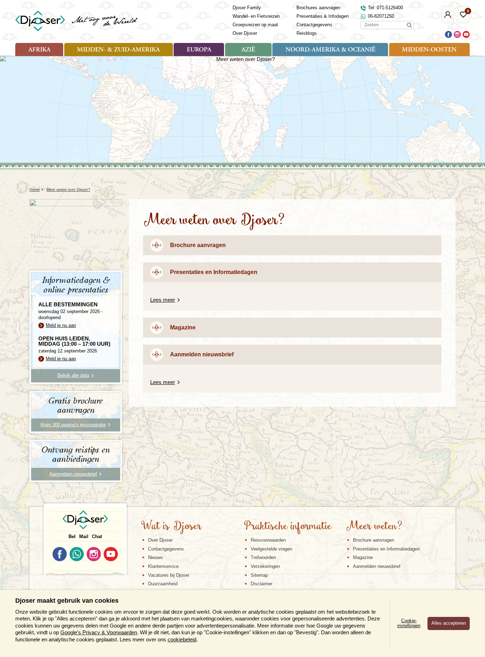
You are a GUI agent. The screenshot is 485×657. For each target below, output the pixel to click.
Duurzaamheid (163, 583)
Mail (83, 536)
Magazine (183, 327)
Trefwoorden (263, 557)
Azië (248, 50)
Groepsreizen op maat (255, 24)
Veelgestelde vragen (271, 549)
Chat (97, 536)
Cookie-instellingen (408, 623)
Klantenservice (163, 566)
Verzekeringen (265, 566)
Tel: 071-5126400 (385, 7)
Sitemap (259, 575)
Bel (72, 536)
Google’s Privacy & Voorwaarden (98, 632)
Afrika (39, 50)
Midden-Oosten (429, 50)
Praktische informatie (288, 526)
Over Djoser (245, 33)
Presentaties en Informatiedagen (213, 272)
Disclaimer (261, 583)
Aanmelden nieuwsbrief (202, 354)
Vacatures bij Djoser (168, 575)
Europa (199, 50)
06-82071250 (381, 16)
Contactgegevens (314, 24)
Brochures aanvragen (318, 7)
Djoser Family (247, 7)
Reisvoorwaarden (268, 540)
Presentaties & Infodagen (322, 16)
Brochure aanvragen (198, 245)
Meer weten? (374, 526)
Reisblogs (306, 33)
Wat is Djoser (171, 526)
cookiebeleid (182, 639)
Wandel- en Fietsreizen (256, 16)
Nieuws (155, 557)
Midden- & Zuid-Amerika (118, 50)
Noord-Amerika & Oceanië (330, 50)
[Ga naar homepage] (76, 21)
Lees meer (162, 300)
